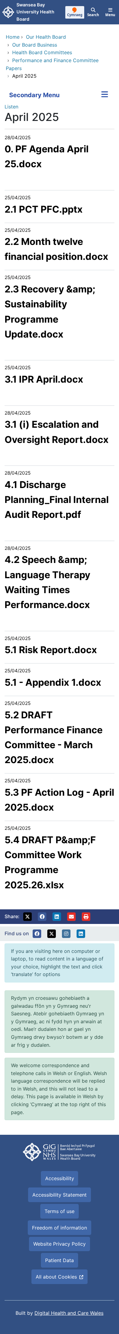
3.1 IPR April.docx (44, 379)
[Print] (86, 916)
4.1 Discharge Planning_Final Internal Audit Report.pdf (57, 499)
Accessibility (59, 1178)
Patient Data (59, 1260)
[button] (27, 916)
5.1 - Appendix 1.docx (53, 682)
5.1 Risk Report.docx (51, 649)
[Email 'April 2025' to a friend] (71, 916)
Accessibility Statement (59, 1195)
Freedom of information (59, 1228)
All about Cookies (56, 1277)
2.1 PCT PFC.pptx (44, 209)
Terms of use (59, 1211)
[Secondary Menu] (104, 95)
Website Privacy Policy (59, 1244)
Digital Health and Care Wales (68, 1313)
